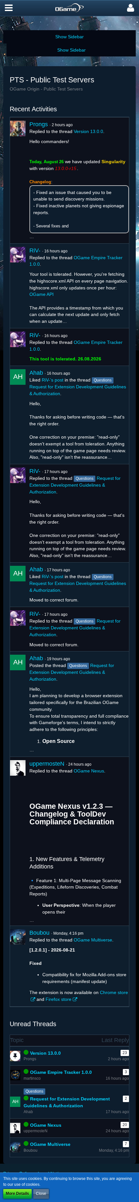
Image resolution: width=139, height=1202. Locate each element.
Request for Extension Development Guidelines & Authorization (75, 485)
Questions (34, 1091)
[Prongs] (18, 180)
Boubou (39, 932)
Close (41, 1193)
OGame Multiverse (93, 939)
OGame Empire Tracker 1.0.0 (61, 1072)
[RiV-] (18, 286)
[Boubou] (18, 966)
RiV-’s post (52, 379)
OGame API (41, 294)
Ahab (36, 373)
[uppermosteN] (18, 841)
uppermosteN (46, 763)
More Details (17, 1193)
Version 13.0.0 (88, 131)
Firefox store (58, 999)
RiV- (34, 250)
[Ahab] (18, 415)
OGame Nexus (89, 770)
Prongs (38, 124)
